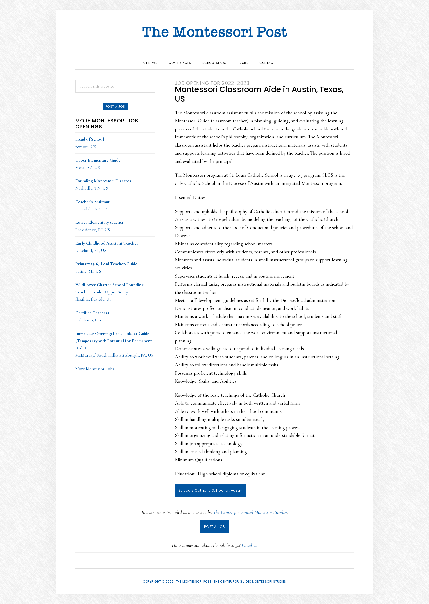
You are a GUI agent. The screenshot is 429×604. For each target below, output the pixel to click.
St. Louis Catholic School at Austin (210, 490)
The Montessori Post (214, 32)
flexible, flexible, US (109, 292)
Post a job (115, 106)
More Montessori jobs (94, 368)
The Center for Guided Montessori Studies (250, 512)
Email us (249, 545)
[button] (286, 58)
